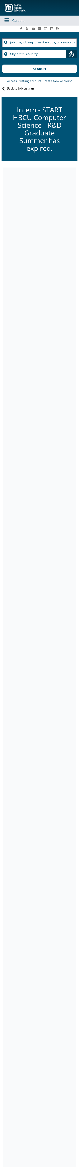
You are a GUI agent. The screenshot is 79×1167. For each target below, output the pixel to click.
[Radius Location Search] (71, 54)
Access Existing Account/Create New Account (39, 81)
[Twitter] (27, 29)
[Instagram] (46, 29)
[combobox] (39, 42)
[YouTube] (33, 29)
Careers (18, 20)
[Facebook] (21, 29)
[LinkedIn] (52, 29)
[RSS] (58, 29)
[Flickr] (39, 29)
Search (39, 68)
